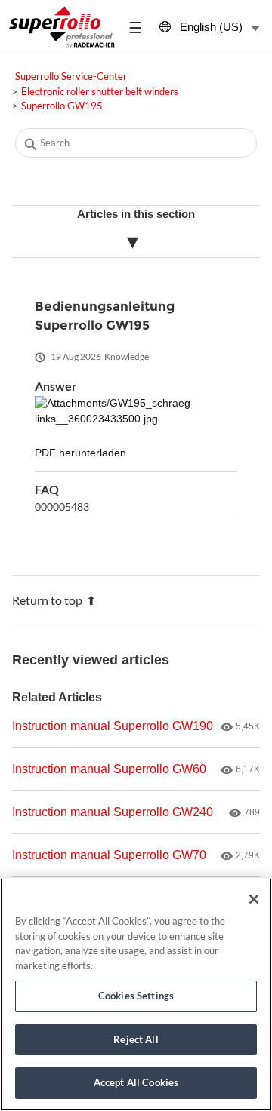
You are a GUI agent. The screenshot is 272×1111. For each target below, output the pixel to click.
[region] (136, 994)
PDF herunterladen (80, 453)
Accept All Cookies (136, 1082)
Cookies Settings (136, 996)
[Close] (253, 899)
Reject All (135, 1039)
